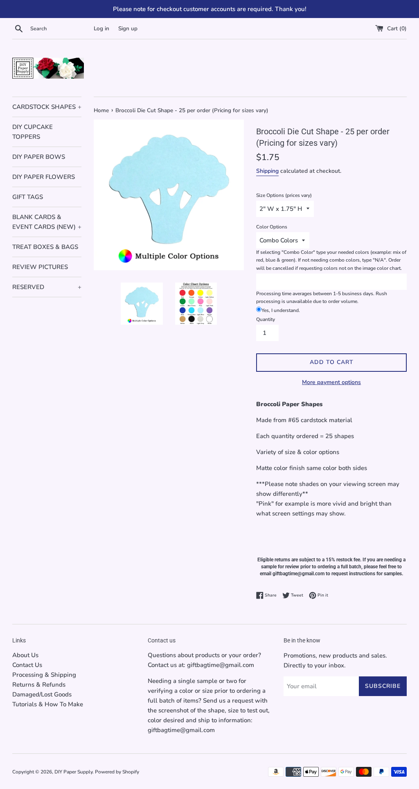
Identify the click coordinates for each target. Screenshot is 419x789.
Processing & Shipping (44, 675)
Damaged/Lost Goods (42, 694)
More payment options (331, 382)
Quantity (265, 319)
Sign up (127, 28)
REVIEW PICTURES (40, 267)
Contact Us (27, 665)
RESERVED (46, 287)
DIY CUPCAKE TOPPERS (32, 132)
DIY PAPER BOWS (38, 157)
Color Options (271, 227)
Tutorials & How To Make (47, 704)
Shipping (267, 171)
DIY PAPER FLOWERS (43, 177)
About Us (25, 655)
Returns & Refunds (38, 684)
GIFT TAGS (27, 197)
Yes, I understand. (280, 310)
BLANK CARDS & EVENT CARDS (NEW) (46, 222)
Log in (101, 28)
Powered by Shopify (117, 772)
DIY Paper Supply (73, 772)
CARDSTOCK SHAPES (46, 107)
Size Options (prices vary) (284, 195)
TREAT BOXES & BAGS (45, 247)
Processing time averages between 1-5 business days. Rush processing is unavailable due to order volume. (321, 297)
